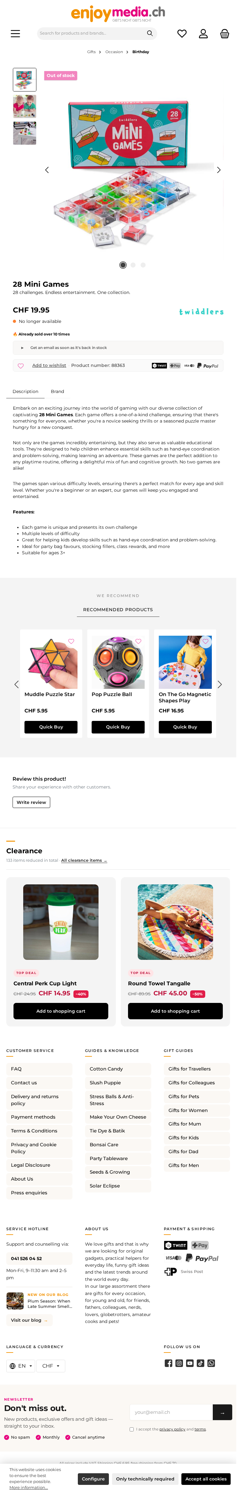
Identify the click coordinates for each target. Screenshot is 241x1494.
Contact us (24, 1083)
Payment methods (33, 1117)
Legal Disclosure (30, 1165)
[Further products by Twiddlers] (201, 311)
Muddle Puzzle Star (49, 694)
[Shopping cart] (223, 33)
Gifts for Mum (185, 1124)
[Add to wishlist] (71, 642)
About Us (22, 1179)
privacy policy (172, 1429)
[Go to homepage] (118, 13)
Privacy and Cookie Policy (33, 1148)
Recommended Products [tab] (118, 609)
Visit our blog (26, 1320)
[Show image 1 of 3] (123, 265)
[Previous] (47, 170)
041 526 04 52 (26, 1258)
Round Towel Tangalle (159, 983)
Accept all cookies (206, 1478)
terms (200, 1429)
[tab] (25, 391)
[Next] (218, 170)
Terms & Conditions (34, 1131)
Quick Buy (51, 727)
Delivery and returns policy (35, 1100)
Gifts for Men (184, 1165)
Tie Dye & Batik (107, 1131)
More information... (28, 1487)
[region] (118, 170)
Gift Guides (179, 1050)
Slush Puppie (105, 1083)
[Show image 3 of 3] (143, 265)
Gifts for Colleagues (192, 1083)
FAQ (16, 1069)
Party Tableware (109, 1158)
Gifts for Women (188, 1110)
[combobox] (90, 33)
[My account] (203, 33)
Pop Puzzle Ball (112, 694)
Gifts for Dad (183, 1151)
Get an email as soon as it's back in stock (68, 347)
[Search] (150, 33)
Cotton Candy (106, 1069)
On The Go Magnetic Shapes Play (185, 697)
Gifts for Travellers (190, 1069)
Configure (93, 1478)
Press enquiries (29, 1193)
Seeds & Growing (110, 1172)
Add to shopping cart (60, 1011)
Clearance (24, 851)
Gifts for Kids (184, 1138)
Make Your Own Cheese (118, 1117)
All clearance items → (84, 860)
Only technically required (145, 1478)
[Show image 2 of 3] (133, 265)
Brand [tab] (57, 391)
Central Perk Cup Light (45, 983)
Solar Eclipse (105, 1186)
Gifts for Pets (184, 1096)
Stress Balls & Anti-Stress (112, 1100)
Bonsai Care (104, 1145)
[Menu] (15, 33)
